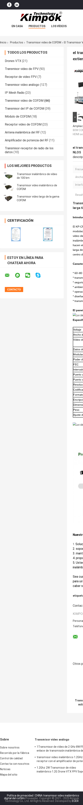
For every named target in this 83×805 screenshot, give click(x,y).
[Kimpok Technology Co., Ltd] (41, 17)
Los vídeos (59, 26)
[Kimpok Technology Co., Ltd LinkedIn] (16, 4)
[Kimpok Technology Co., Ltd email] (9, 275)
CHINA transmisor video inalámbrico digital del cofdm (41, 797)
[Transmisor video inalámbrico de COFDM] (8, 187)
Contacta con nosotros (14, 763)
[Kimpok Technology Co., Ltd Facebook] (9, 4)
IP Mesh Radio (15, 93)
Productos (37, 26)
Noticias (5, 769)
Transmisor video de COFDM (43, 42)
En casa (17, 26)
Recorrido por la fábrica (14, 752)
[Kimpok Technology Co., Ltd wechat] (30, 275)
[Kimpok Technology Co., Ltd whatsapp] (20, 275)
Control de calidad (11, 758)
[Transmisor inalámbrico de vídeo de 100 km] (8, 176)
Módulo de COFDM (18, 116)
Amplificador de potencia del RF (26, 140)
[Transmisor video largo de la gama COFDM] (8, 198)
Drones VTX (13, 61)
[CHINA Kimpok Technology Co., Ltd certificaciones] (16, 234)
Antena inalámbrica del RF (22, 132)
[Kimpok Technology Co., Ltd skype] (40, 275)
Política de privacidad (20, 795)
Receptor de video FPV (21, 77)
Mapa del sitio (8, 774)
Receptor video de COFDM (23, 124)
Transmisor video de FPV (22, 69)
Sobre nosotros (9, 747)
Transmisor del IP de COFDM (24, 108)
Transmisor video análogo (22, 85)
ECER (75, 800)
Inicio (3, 42)
